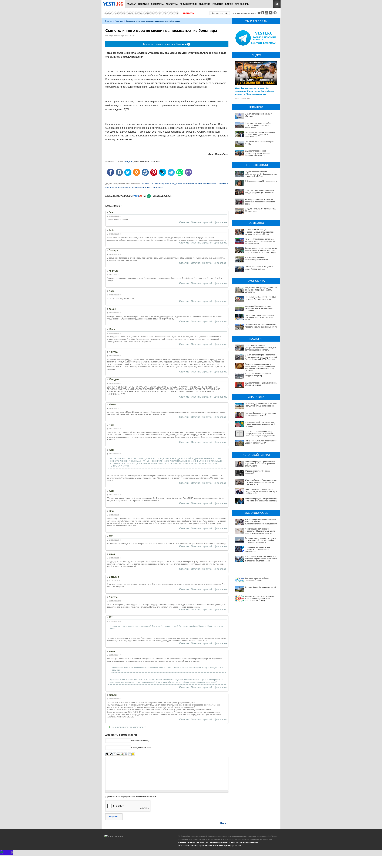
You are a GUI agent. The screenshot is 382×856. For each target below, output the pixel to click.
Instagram (271, 12)
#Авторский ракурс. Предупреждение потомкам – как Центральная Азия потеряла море (261, 482)
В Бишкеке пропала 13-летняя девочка (261, 181)
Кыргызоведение (152, 13)
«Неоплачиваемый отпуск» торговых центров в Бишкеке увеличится (260, 298)
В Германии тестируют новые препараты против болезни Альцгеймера (257, 549)
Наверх (224, 823)
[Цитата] (125, 754)
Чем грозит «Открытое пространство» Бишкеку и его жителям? (261, 442)
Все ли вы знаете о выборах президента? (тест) (257, 579)
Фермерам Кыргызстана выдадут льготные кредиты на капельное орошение (259, 308)
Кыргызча (188, 13)
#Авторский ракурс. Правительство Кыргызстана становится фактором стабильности (260, 464)
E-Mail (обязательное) (141, 748)
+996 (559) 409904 (161, 196)
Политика (143, 4)
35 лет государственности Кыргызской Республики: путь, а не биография (261, 405)
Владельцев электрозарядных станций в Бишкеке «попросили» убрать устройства (261, 290)
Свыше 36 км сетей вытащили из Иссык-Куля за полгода (259, 268)
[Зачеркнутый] (118, 754)
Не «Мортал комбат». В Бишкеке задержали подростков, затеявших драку (260, 202)
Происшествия (188, 4)
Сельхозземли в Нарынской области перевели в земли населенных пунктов (261, 326)
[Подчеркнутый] (114, 754)
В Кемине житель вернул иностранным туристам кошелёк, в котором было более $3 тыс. (259, 232)
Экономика (157, 4)
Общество (204, 4)
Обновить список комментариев (128, 727)
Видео (138, 13)
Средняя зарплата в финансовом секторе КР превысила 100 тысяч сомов (259, 317)
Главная (131, 4)
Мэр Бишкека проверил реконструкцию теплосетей (256, 258)
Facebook (263, 12)
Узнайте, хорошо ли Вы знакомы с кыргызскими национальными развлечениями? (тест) (259, 598)
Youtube (267, 12)
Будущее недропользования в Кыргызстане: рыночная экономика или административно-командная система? (260, 367)
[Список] (129, 754)
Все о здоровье (170, 13)
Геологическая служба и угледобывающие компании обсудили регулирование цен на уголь (261, 348)
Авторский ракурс (124, 13)
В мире (229, 4)
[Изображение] (122, 754)
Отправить (114, 817)
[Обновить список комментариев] (122, 206)
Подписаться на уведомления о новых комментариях (132, 797)
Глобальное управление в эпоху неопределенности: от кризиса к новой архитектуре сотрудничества (260, 434)
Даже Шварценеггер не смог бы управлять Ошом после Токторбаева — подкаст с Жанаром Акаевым (256, 90)
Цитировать (220, 222)
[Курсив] (111, 754)
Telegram (275, 12)
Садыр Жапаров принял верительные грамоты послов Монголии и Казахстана (257, 153)
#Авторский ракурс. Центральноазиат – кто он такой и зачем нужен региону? (261, 500)
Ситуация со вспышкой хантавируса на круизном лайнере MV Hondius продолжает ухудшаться (260, 540)
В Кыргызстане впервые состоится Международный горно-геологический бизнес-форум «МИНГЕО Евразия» (261, 357)
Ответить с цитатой (201, 222)
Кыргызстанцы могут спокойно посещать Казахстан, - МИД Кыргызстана (258, 125)
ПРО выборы (242, 4)
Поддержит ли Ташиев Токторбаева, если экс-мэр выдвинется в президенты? (260, 134)
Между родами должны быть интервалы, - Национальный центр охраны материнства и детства (260, 531)
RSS (277, 4)
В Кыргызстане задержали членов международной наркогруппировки (260, 191)
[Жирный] (107, 754)
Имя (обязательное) (140, 741)
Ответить (184, 222)
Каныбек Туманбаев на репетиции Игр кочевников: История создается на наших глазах (260, 241)
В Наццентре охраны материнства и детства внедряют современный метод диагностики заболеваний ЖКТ (261, 559)
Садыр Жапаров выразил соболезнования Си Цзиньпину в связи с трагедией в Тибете (261, 174)
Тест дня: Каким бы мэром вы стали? (260, 587)
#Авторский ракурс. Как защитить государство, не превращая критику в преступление (261, 491)
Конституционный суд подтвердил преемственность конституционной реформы (260, 424)
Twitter (259, 12)
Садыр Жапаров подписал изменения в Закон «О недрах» (261, 384)
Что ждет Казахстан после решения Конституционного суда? (260, 414)
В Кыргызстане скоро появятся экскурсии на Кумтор (258, 375)
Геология (217, 4)
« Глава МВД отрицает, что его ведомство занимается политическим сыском (179, 183)
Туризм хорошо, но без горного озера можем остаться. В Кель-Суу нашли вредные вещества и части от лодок (261, 250)
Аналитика (172, 4)
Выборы (109, 13)
